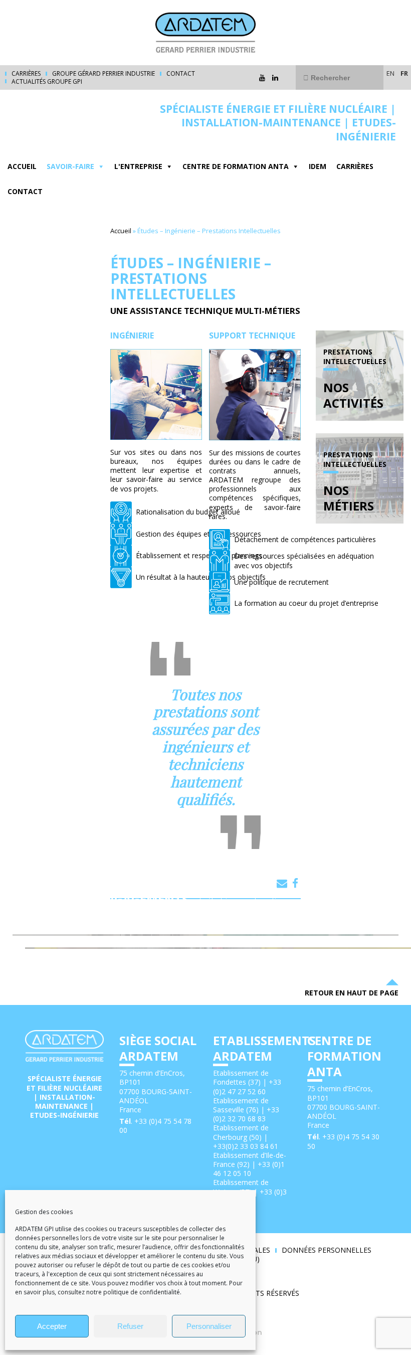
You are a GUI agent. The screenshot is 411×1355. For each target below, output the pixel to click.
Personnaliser (209, 1326)
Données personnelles (326, 1250)
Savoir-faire (70, 166)
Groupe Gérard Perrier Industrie (103, 74)
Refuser (130, 1326)
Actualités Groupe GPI (47, 82)
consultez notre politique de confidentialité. (120, 1292)
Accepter (52, 1326)
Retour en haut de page (351, 992)
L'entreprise (138, 166)
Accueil (22, 166)
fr (404, 73)
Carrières (26, 74)
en (390, 73)
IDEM (317, 166)
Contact (180, 74)
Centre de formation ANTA (235, 166)
